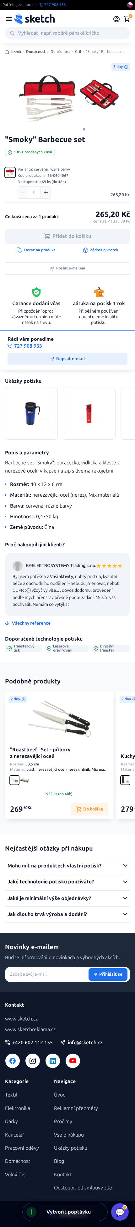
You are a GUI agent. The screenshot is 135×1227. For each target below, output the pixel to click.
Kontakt (63, 1175)
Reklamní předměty (76, 1108)
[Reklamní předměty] (9, 19)
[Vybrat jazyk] (130, 5)
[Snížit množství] (23, 192)
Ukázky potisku (70, 1148)
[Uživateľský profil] (116, 19)
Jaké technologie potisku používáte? (51, 882)
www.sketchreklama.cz (30, 1029)
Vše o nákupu (69, 1135)
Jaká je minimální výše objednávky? (49, 898)
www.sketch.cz (21, 1019)
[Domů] (34, 19)
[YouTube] (72, 1060)
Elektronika (17, 1108)
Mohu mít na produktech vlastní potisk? (54, 866)
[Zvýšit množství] (45, 192)
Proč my (63, 1121)
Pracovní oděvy (22, 1148)
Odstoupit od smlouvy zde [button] (83, 1188)
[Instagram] (32, 1060)
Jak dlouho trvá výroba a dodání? (47, 914)
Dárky (11, 1121)
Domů (16, 52)
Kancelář (14, 1135)
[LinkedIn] (52, 1060)
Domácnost (36, 52)
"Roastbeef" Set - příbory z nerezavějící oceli (40, 753)
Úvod (60, 1095)
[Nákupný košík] (127, 19)
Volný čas (15, 1175)
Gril (78, 52)
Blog (59, 1161)
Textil (11, 1095)
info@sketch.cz (85, 1043)
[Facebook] (12, 1060)
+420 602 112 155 (32, 1043)
